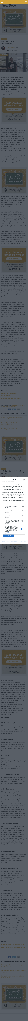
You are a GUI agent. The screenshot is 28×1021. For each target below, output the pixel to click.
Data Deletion (5, 541)
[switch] (22, 510)
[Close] (25, 480)
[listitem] (14, 507)
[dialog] (14, 510)
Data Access (14, 541)
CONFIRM (8, 535)
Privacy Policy (22, 541)
